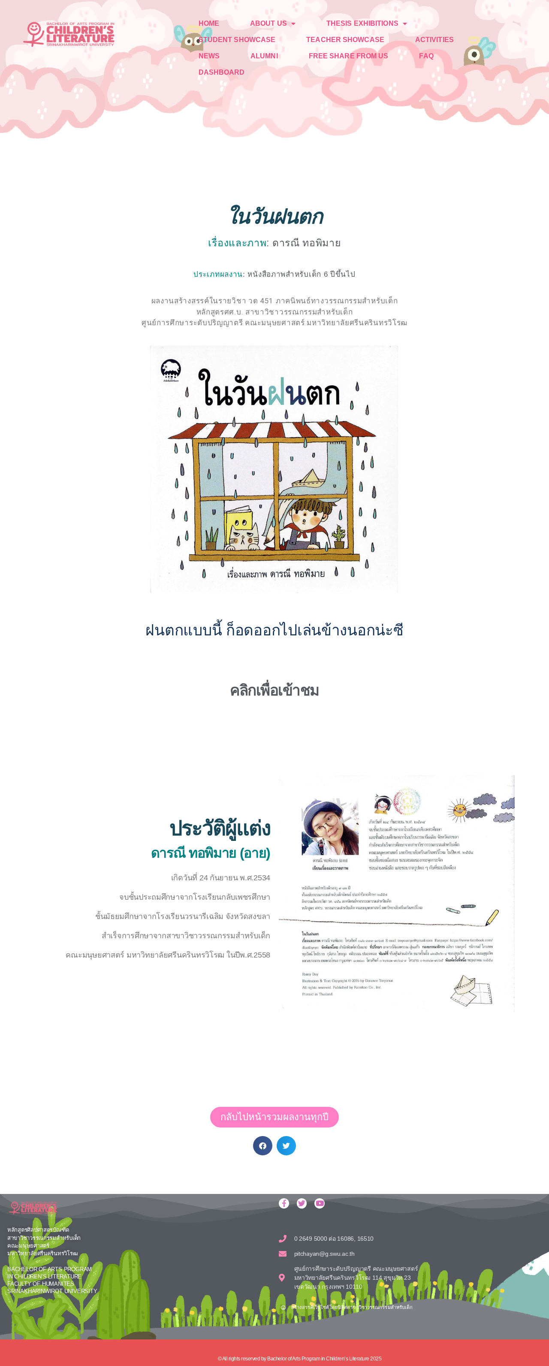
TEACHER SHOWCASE (345, 39)
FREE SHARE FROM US (349, 56)
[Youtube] (319, 1203)
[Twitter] (302, 1203)
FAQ (426, 56)
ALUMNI (264, 56)
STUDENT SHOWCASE (237, 39)
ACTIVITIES (434, 39)
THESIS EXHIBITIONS (362, 23)
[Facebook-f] (284, 1203)
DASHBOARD (222, 72)
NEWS (209, 56)
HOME (209, 23)
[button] (262, 1145)
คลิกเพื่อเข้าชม (274, 690)
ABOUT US (268, 23)
